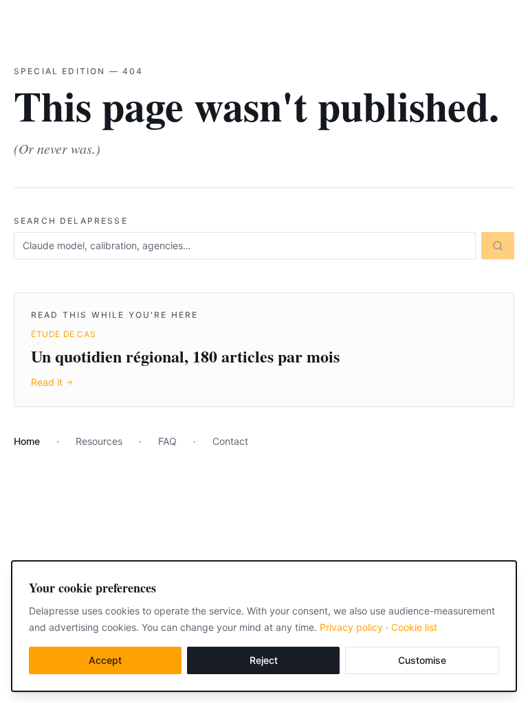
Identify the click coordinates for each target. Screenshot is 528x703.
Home (27, 441)
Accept (105, 660)
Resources (99, 441)
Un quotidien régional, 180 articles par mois (185, 356)
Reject (264, 660)
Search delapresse (71, 221)
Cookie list (414, 627)
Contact (230, 441)
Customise (422, 660)
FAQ (167, 441)
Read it (47, 382)
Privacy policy (351, 627)
